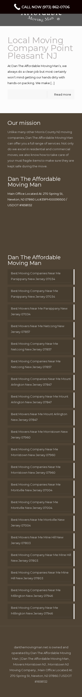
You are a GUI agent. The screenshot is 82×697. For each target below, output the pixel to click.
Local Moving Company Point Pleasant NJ (40, 48)
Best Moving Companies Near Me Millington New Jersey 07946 (36, 593)
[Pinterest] (44, 689)
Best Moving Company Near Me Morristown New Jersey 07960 (34, 452)
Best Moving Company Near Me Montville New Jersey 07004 (34, 505)
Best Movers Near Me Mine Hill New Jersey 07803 (37, 540)
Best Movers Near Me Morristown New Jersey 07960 (39, 434)
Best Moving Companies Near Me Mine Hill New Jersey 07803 (40, 575)
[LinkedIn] (38, 689)
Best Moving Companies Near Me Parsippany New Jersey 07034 (36, 276)
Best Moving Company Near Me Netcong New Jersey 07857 (34, 346)
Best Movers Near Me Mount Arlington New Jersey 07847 (39, 417)
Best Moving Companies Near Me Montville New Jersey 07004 (36, 487)
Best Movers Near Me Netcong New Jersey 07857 (37, 329)
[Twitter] (31, 689)
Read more (62, 94)
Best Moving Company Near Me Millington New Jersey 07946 (34, 610)
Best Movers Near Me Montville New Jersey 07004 (37, 522)
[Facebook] (25, 689)
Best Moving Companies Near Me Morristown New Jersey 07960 (36, 469)
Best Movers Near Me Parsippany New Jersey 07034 (39, 311)
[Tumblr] (56, 689)
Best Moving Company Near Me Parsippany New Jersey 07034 (34, 293)
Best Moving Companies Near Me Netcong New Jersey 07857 (36, 364)
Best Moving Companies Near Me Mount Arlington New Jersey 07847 (41, 381)
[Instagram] (50, 689)
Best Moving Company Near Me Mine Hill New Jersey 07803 (41, 557)
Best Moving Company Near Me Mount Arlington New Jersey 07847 (39, 399)
